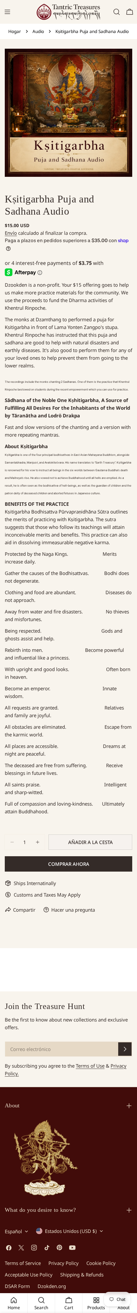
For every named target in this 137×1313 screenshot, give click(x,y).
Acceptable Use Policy (29, 1274)
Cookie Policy (101, 1263)
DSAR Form (17, 1286)
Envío (11, 233)
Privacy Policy (63, 1263)
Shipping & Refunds (82, 1274)
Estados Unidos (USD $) (71, 1231)
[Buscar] (116, 11)
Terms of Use (90, 1066)
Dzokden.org (52, 1286)
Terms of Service (23, 1263)
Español (13, 1231)
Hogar (14, 31)
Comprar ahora (68, 864)
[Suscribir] (125, 1049)
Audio (38, 31)
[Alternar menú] (7, 11)
